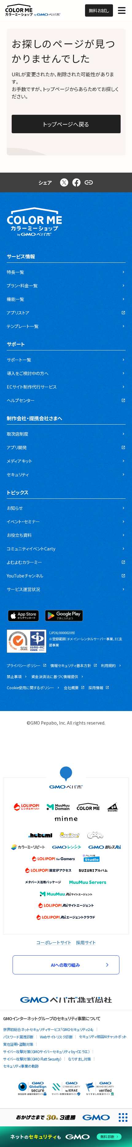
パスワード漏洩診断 (18, 1036)
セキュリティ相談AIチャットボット (103, 1036)
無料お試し (99, 10)
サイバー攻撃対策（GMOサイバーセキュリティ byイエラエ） (46, 1051)
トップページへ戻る (66, 124)
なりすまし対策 (79, 1058)
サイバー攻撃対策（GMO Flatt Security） (32, 1058)
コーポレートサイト (54, 942)
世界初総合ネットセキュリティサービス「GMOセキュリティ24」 (48, 1029)
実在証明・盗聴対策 (18, 1044)
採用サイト (86, 942)
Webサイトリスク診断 (56, 1036)
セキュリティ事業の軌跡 (21, 1066)
